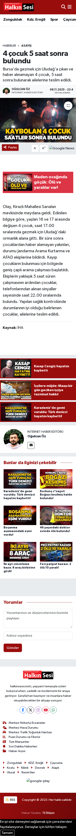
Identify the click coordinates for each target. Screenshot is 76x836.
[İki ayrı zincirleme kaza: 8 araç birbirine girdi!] (20, 552)
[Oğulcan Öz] (14, 439)
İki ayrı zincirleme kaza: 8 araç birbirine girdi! (19, 568)
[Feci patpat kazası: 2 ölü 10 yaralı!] (56, 552)
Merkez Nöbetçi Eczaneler (27, 722)
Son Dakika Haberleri (23, 746)
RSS (12, 799)
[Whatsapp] (53, 709)
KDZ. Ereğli (35, 762)
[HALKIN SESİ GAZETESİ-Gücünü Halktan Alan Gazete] (18, 7)
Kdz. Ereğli (36, 20)
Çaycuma (56, 762)
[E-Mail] (30, 445)
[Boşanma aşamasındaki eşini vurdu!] (20, 515)
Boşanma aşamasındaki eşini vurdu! (18, 531)
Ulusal (11, 772)
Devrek (40, 767)
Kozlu (11, 767)
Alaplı (55, 767)
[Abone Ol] (61, 148)
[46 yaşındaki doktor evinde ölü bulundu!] (56, 515)
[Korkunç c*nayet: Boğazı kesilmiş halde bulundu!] (56, 479)
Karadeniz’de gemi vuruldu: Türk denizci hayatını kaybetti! (19, 495)
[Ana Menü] (70, 7)
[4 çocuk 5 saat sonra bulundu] (38, 120)
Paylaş (12, 147)
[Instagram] (38, 709)
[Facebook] (22, 709)
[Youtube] (45, 709)
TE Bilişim (48, 812)
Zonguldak (12, 20)
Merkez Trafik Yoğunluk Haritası (30, 732)
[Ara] (63, 7)
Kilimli (24, 767)
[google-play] (38, 782)
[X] (30, 709)
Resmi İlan (28, 772)
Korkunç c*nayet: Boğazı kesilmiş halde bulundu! (56, 495)
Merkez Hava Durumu (23, 727)
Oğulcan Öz (36, 436)
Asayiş (26, 45)
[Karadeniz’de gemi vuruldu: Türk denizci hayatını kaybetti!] (20, 479)
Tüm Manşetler (19, 741)
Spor (54, 20)
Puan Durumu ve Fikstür (24, 737)
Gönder (13, 648)
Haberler (9, 45)
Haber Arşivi (17, 751)
